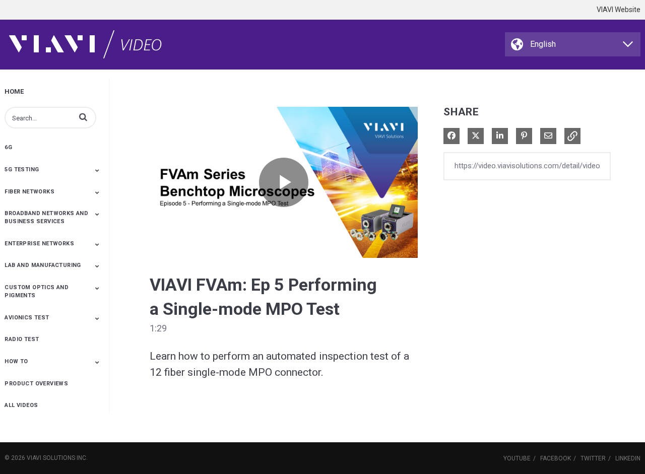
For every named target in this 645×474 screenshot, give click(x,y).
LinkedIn (627, 458)
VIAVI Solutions (51, 457)
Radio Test (22, 339)
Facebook (555, 458)
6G (8, 147)
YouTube (517, 458)
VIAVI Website (618, 10)
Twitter (593, 458)
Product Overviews (36, 383)
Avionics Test (27, 317)
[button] (83, 117)
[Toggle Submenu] (97, 170)
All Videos (21, 405)
